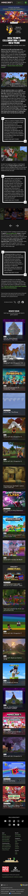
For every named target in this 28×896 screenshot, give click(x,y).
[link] (5, 821)
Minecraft (4, 834)
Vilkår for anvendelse (5, 891)
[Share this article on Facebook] (23, 302)
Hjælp (16, 841)
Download (17, 846)
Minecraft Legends (5, 839)
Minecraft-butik (18, 836)
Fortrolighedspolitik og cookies (7, 887)
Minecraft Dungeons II (6, 836)
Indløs (16, 853)
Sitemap (16, 845)
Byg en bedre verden (6, 848)
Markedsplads (17, 834)
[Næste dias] (17, 225)
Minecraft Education (6, 841)
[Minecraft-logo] (7, 3)
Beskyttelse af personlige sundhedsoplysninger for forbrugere (12, 889)
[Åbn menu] (25, 2)
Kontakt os (17, 848)
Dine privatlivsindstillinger (16, 893)
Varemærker (12, 891)
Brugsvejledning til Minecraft (7, 877)
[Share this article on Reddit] (19, 302)
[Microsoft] (24, 885)
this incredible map (11, 233)
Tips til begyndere (18, 840)
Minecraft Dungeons (6, 837)
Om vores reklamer (20, 891)
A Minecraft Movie (5, 849)
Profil (16, 852)
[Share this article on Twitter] (15, 302)
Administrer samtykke (18, 877)
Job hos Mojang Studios (6, 846)
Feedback (17, 843)
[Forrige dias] (10, 225)
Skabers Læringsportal (6, 845)
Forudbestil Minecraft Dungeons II (13, 9)
